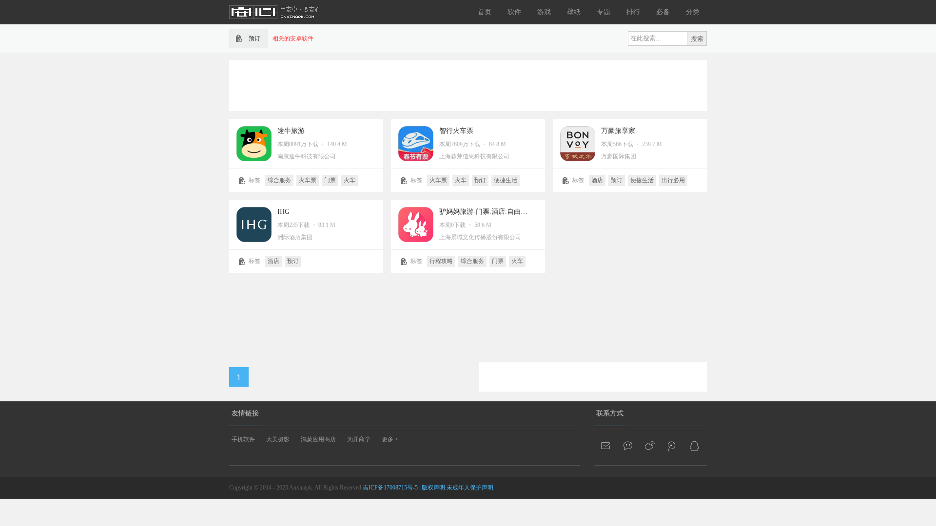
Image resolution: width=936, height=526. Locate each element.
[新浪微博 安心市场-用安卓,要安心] (650, 445)
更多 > (390, 439)
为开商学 (358, 439)
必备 (663, 12)
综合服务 (279, 180)
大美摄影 (278, 439)
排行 (633, 12)
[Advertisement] (468, 85)
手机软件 (243, 439)
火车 (349, 180)
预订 (480, 180)
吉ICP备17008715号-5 (390, 487)
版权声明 (433, 487)
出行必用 (673, 180)
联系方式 (610, 413)
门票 (330, 180)
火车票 (307, 180)
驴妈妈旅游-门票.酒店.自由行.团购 (491, 211)
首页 (484, 12)
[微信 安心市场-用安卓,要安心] (628, 445)
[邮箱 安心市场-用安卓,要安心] (606, 445)
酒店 (597, 180)
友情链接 (245, 413)
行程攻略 (441, 261)
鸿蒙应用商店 (318, 439)
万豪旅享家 (618, 130)
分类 (693, 12)
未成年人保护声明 (470, 487)
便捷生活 (505, 180)
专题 (603, 12)
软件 (514, 12)
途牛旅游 (291, 130)
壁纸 (574, 12)
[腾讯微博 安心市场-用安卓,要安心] (672, 445)
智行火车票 (456, 130)
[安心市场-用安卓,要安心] (275, 22)
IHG (283, 211)
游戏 (544, 12)
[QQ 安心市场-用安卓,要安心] (694, 445)
